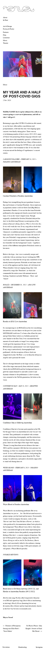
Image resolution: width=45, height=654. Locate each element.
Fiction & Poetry (8, 29)
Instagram (39, 647)
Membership (22, 647)
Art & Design (7, 26)
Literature (6, 38)
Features (6, 32)
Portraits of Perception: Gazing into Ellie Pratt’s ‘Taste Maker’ (12, 628)
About (5, 17)
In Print (5, 20)
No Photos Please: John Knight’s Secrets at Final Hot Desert (34, 628)
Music (5, 40)
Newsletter (6, 647)
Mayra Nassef (8, 617)
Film (4, 35)
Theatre (5, 43)
